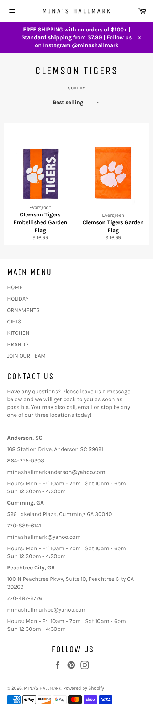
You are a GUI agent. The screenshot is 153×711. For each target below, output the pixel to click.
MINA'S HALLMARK (43, 688)
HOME (15, 287)
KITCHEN (18, 332)
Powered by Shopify (83, 688)
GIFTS (14, 321)
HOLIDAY (18, 298)
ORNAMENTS (23, 310)
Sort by (76, 88)
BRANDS (18, 344)
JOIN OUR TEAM (26, 355)
